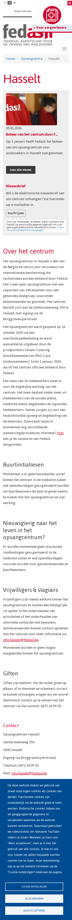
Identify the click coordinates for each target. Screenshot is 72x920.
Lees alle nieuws (20, 170)
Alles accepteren (34, 910)
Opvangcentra (32, 58)
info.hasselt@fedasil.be (20, 639)
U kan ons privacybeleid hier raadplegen (35, 229)
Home (10, 58)
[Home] (27, 34)
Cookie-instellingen (34, 886)
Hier (60, 432)
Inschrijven (16, 213)
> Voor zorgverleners (49, 27)
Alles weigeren (34, 898)
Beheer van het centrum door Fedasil (35, 134)
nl (10, 2)
